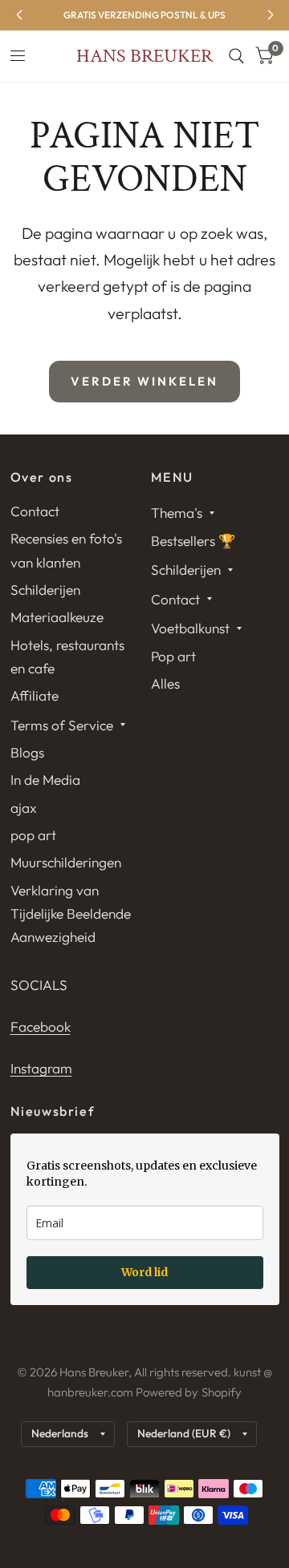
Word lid (144, 1272)
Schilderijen (45, 589)
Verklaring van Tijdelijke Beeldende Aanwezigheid (70, 914)
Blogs (27, 752)
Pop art (173, 656)
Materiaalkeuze (57, 616)
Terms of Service (61, 725)
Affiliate (34, 695)
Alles (165, 683)
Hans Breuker (144, 56)
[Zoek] (236, 56)
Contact (34, 511)
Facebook (40, 1026)
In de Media (45, 779)
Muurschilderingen (65, 862)
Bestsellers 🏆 (193, 540)
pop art (33, 834)
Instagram (41, 1068)
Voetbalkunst (190, 628)
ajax (23, 807)
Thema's (176, 512)
